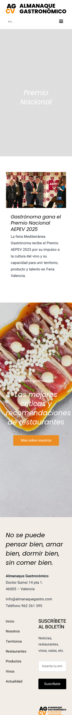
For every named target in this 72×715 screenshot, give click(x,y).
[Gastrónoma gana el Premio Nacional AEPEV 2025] (36, 190)
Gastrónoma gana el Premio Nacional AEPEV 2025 (36, 181)
